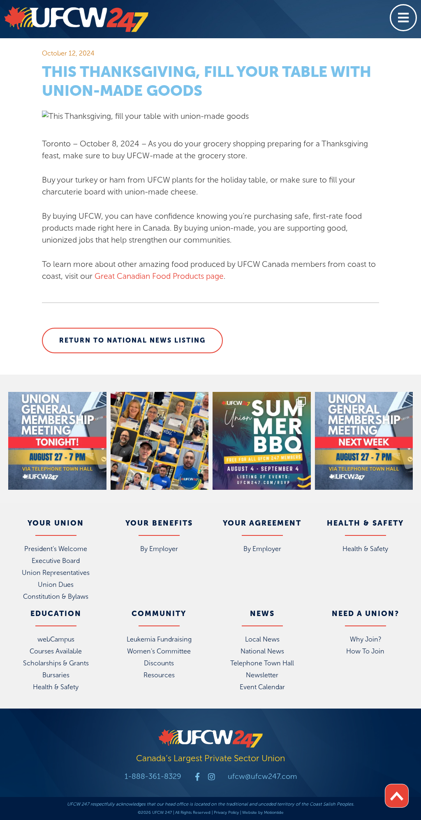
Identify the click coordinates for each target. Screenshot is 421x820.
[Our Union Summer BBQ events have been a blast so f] (262, 441)
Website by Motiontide (263, 812)
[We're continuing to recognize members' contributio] (160, 441)
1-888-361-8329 (153, 776)
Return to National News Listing (132, 340)
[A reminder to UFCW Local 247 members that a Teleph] (57, 441)
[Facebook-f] (197, 777)
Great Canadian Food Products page (159, 276)
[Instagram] (211, 777)
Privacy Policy (226, 812)
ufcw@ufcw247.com (262, 776)
